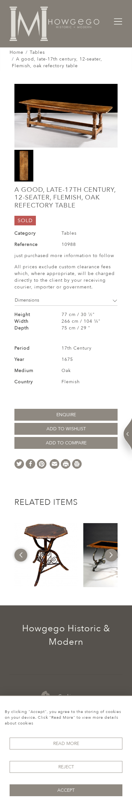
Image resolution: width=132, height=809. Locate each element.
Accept (66, 790)
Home (16, 52)
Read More (66, 743)
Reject (66, 767)
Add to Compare (66, 443)
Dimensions (27, 300)
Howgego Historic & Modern (66, 635)
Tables (37, 52)
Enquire (66, 415)
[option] (46, 555)
